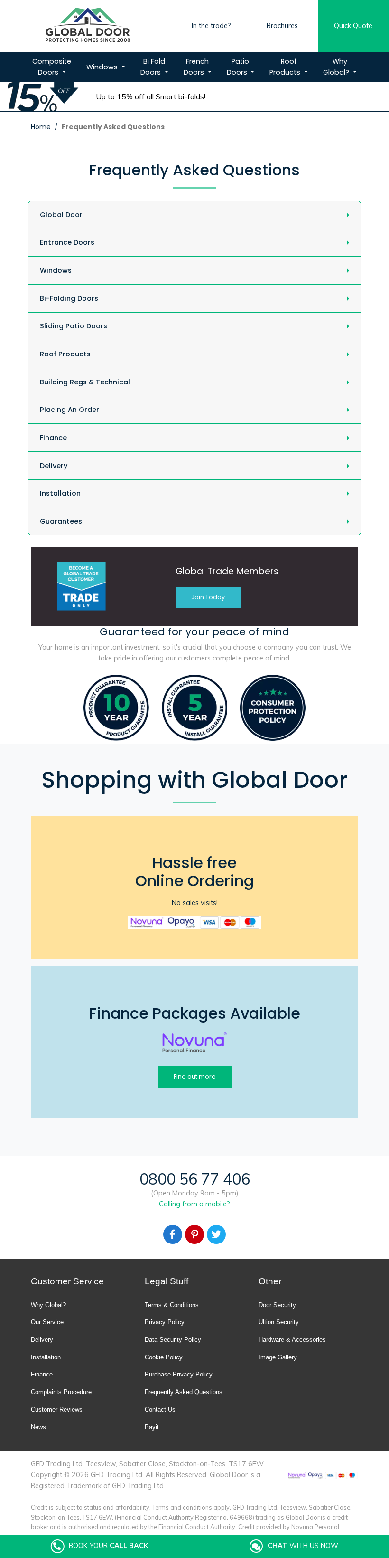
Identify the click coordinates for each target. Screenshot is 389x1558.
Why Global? (337, 67)
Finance (53, 437)
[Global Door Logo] (87, 26)
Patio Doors (238, 67)
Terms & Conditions (172, 1305)
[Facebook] (172, 1234)
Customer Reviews (57, 1409)
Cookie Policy (164, 1357)
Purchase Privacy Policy (179, 1374)
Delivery (53, 465)
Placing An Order (69, 409)
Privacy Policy (165, 1322)
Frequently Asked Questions (183, 1392)
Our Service (47, 1322)
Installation (60, 493)
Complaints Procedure (61, 1392)
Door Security (277, 1305)
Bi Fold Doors (152, 67)
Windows (103, 67)
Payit (152, 1427)
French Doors (196, 67)
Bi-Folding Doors (69, 298)
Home (41, 127)
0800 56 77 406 (194, 1178)
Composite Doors (51, 67)
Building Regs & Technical (85, 382)
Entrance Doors (67, 242)
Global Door (61, 215)
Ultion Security (279, 1322)
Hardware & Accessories (292, 1339)
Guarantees (61, 521)
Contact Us (160, 1409)
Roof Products (285, 67)
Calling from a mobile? (194, 1204)
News (38, 1427)
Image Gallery (278, 1357)
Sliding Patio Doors (73, 326)
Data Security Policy (173, 1339)
